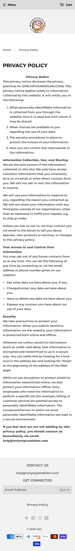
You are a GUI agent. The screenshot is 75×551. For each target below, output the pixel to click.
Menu (12, 5)
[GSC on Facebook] (33, 518)
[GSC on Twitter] (26, 518)
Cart (68, 5)
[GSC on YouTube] (46, 518)
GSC (39, 529)
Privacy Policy (37, 505)
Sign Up (65, 489)
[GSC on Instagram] (40, 518)
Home (7, 49)
